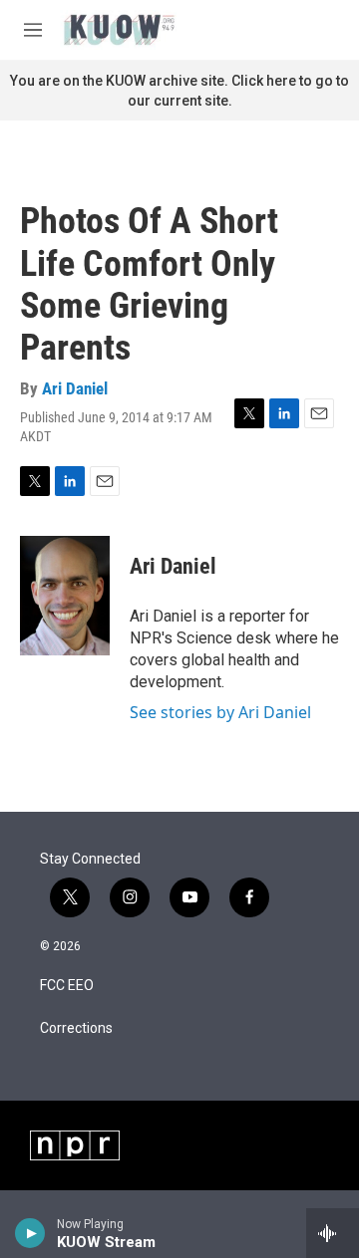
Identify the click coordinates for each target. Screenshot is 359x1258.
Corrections (76, 1028)
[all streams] (332, 1233)
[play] (30, 1233)
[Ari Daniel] (65, 595)
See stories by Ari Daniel (220, 712)
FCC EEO (67, 985)
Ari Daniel (75, 388)
